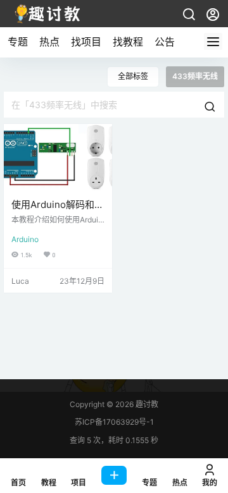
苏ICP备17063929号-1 (114, 422)
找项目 (86, 41)
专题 (18, 41)
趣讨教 (146, 404)
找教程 (128, 41)
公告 (165, 41)
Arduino (25, 239)
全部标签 (133, 76)
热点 (49, 41)
